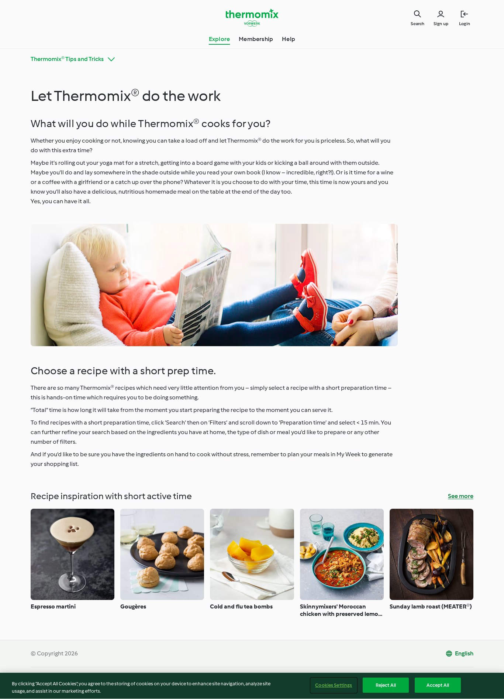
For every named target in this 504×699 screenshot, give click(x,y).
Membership (256, 38)
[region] (252, 686)
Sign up (441, 23)
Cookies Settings (333, 685)
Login (464, 23)
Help (288, 38)
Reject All (386, 685)
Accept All (438, 685)
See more (460, 495)
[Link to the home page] (252, 18)
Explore (219, 38)
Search (417, 23)
